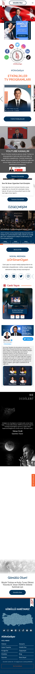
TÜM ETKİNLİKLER (17, 119)
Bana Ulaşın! (22, 657)
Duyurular (4, 657)
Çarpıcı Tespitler (6, 647)
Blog (20, 654)
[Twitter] (21, 276)
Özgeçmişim (22, 651)
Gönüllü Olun (18, 3)
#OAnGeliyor (7, 344)
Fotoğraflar (4, 651)
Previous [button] (2, 99)
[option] (17, 30)
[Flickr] (14, 276)
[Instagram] (28, 276)
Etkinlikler (4, 654)
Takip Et (29, 339)
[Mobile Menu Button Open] (33, 3)
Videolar (3, 644)
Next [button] (32, 99)
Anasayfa (22, 644)
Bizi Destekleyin (17, 666)
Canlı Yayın (13, 285)
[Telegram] (7, 276)
